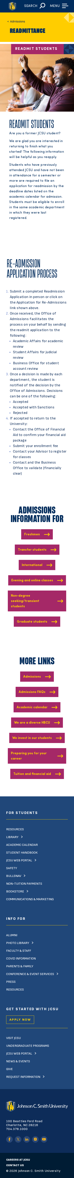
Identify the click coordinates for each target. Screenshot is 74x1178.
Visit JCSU (13, 1038)
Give (9, 1069)
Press (11, 982)
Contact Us (15, 1165)
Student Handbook (22, 853)
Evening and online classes (32, 580)
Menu (55, 6)
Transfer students (32, 549)
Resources (15, 829)
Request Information (23, 1077)
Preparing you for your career (29, 756)
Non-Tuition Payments (24, 884)
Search (30, 6)
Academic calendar (32, 707)
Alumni (11, 935)
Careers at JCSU (18, 1159)
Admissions (32, 676)
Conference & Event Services (30, 974)
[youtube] (44, 1139)
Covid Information (21, 959)
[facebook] (9, 1139)
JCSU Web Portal (19, 860)
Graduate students (32, 621)
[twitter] (18, 1139)
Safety (11, 868)
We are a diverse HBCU (32, 722)
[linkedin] (26, 1139)
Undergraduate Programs (27, 1046)
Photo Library (17, 943)
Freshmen (32, 534)
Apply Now (20, 1020)
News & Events (18, 1061)
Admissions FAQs (32, 692)
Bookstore (15, 891)
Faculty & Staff (18, 951)
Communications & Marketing (30, 899)
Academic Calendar (22, 845)
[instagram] (35, 1139)
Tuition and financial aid (32, 774)
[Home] (12, 6)
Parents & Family (19, 966)
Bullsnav (13, 876)
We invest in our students (32, 738)
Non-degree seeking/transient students (25, 601)
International (32, 565)
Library (12, 837)
